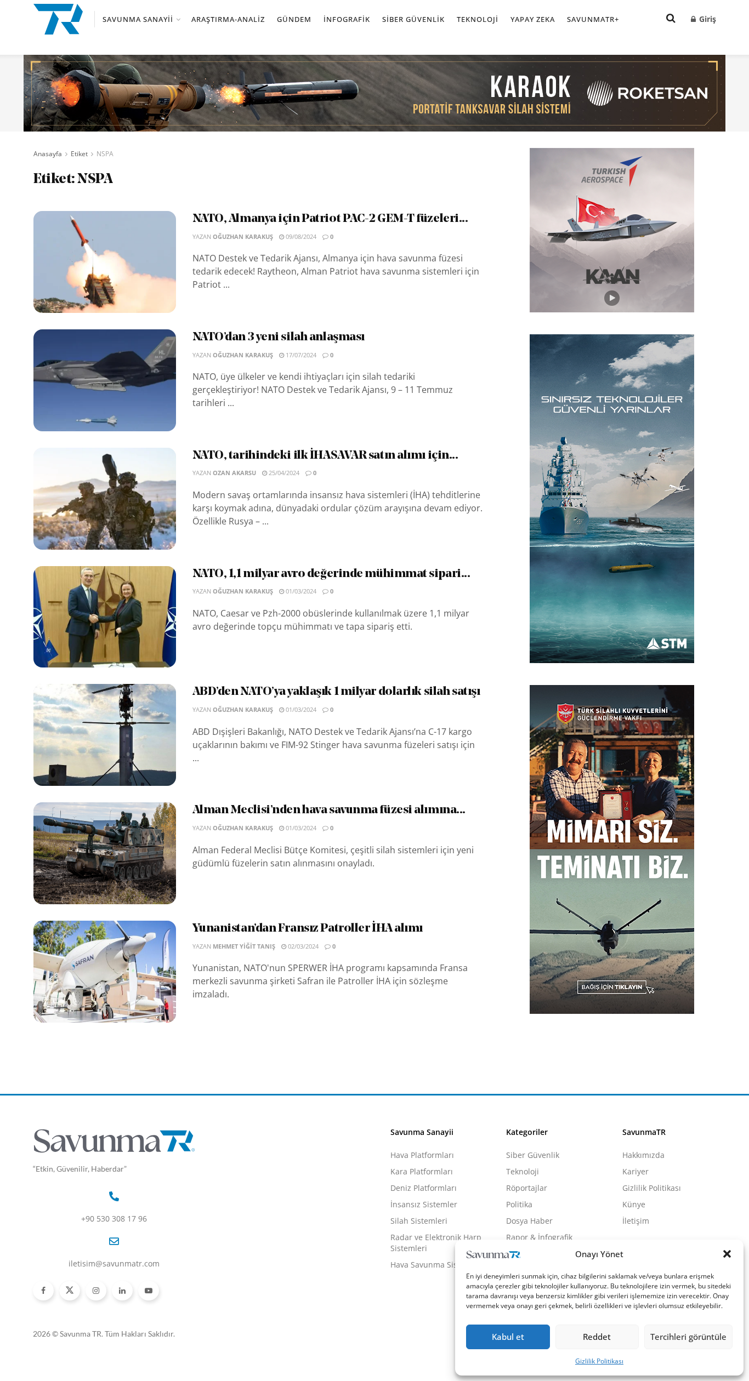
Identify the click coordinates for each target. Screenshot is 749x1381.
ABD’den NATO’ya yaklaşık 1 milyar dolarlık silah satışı (336, 692)
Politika (519, 1204)
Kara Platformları (421, 1171)
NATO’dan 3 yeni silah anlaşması (278, 337)
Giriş (706, 19)
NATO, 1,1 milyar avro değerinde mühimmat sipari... (331, 574)
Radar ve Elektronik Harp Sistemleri (435, 1242)
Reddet (597, 1336)
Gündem (294, 19)
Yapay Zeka (532, 19)
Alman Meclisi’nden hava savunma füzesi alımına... (329, 810)
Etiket (79, 153)
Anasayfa (47, 153)
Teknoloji (477, 19)
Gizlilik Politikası (599, 1361)
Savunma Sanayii (138, 19)
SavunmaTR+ (593, 19)
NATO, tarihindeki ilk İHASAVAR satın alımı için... (325, 455)
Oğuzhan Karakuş (243, 236)
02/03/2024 (302, 946)
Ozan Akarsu (234, 473)
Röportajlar (526, 1188)
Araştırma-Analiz (228, 19)
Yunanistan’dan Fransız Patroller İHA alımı (307, 928)
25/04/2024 (283, 473)
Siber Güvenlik (413, 19)
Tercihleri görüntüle (688, 1336)
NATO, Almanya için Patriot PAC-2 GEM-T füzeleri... (330, 219)
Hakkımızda (643, 1155)
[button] (727, 1253)
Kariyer (635, 1171)
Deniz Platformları (423, 1188)
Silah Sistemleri (418, 1220)
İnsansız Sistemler (423, 1204)
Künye (633, 1204)
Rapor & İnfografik (539, 1237)
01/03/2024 (300, 591)
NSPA (105, 153)
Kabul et (508, 1336)
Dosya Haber (529, 1220)
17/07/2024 (300, 355)
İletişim (635, 1220)
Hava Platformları (422, 1155)
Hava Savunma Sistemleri (437, 1264)
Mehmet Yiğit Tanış (244, 946)
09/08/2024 (300, 236)
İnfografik (347, 19)
